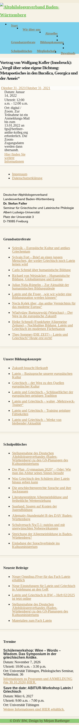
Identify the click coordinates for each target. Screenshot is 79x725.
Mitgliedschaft (46, 51)
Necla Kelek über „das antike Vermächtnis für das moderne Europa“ (43, 305)
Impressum (19, 174)
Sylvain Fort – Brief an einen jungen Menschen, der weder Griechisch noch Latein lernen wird (43, 260)
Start (14, 25)
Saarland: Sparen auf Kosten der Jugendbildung (34, 508)
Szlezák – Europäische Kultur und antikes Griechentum (41, 249)
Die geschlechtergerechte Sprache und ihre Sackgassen (41, 489)
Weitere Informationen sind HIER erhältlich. (34, 709)
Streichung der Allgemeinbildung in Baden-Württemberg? (42, 535)
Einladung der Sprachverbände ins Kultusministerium (36, 545)
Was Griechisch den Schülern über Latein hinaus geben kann (41, 480)
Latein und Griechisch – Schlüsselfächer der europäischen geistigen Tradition (42, 393)
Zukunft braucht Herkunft (30, 368)
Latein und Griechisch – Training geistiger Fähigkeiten (41, 412)
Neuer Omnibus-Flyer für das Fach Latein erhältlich (41, 578)
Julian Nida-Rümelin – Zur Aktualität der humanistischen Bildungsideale (40, 286)
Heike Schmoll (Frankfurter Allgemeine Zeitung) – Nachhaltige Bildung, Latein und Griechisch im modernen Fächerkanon (42, 325)
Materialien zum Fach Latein (32, 620)
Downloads (68, 53)
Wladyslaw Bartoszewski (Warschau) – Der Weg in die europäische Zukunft (42, 314)
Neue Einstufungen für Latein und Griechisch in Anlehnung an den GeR (43, 587)
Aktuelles (51, 33)
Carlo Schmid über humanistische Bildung (41, 270)
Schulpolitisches (21, 51)
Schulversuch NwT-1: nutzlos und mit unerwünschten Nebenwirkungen (38, 526)
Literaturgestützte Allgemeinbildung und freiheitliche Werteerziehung (40, 498)
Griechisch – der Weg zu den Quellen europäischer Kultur (38, 384)
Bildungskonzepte (52, 42)
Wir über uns (31, 29)
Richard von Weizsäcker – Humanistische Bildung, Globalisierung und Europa (41, 277)
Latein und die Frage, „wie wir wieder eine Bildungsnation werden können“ (42, 295)
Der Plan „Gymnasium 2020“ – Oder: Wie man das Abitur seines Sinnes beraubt (41, 471)
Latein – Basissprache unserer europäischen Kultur (42, 375)
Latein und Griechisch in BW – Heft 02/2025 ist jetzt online (43, 596)
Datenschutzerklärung (27, 178)
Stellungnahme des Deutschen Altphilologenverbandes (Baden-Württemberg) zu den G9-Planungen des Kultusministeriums (40, 458)
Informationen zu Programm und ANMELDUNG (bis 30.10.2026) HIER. (37, 680)
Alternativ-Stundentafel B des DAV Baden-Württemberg (42, 517)
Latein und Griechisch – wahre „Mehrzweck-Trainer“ (43, 403)
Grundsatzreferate (23, 42)
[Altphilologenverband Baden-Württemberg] (39, 14)
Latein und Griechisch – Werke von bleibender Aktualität (36, 421)
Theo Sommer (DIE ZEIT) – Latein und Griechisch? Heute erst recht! (40, 336)
